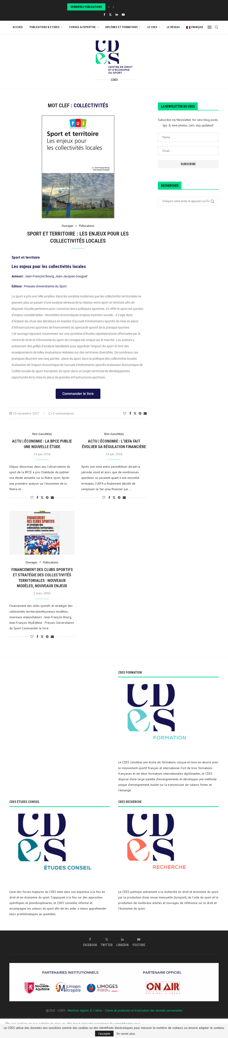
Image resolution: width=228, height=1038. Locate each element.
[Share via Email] (145, 413)
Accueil (18, 27)
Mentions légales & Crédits (84, 1010)
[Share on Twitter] (134, 413)
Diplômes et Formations (121, 27)
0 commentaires (63, 413)
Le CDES (152, 27)
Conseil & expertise (82, 27)
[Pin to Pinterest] (140, 413)
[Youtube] (123, 14)
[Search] (216, 27)
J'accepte (104, 1034)
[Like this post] (124, 413)
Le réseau (173, 27)
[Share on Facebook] (130, 413)
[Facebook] (104, 14)
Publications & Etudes (44, 27)
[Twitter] (110, 14)
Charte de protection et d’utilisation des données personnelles (143, 1010)
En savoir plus (126, 1033)
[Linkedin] (117, 14)
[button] (109, 6)
